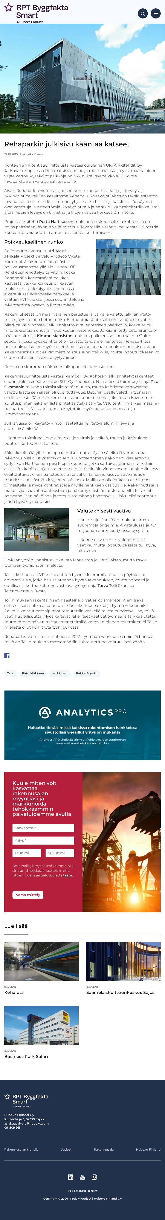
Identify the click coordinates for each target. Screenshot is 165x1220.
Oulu (10, 673)
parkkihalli (60, 673)
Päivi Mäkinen (33, 673)
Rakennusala (104, 1149)
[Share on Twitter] (15, 655)
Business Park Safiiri (26, 1056)
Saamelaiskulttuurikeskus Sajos (120, 992)
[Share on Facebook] (6, 655)
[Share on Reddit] (23, 655)
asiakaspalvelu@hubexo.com (26, 1123)
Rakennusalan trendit (21, 1149)
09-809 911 (12, 1127)
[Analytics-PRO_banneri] (82, 759)
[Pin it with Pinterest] (32, 655)
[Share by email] (48, 655)
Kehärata (14, 992)
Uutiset (66, 1149)
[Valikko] (156, 13)
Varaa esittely (28, 895)
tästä (67, 875)
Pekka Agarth (87, 673)
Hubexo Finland (148, 1149)
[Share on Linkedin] (40, 655)
